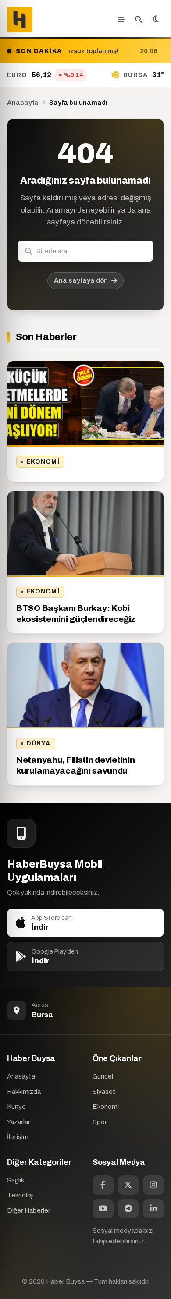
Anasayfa (23, 102)
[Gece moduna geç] (156, 19)
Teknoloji (20, 1195)
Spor (100, 1121)
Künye (16, 1106)
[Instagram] (153, 1185)
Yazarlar (18, 1121)
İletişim (17, 1136)
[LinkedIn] (153, 1208)
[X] (128, 1185)
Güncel (103, 1076)
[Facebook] (103, 1185)
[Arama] (138, 19)
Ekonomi (43, 461)
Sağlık (15, 1180)
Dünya (38, 743)
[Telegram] (128, 1208)
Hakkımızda (24, 1091)
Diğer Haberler (28, 1210)
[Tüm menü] (121, 19)
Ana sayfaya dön (81, 280)
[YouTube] (103, 1208)
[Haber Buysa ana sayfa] (19, 19)
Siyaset (104, 1091)
